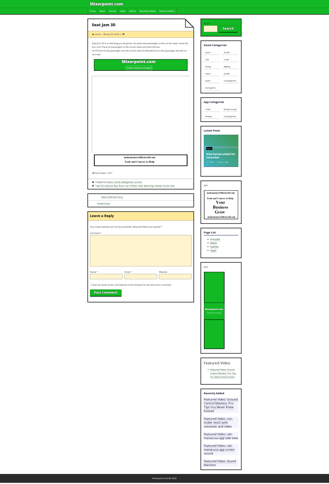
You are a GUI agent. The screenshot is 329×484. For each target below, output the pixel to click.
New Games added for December (220, 155)
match (110, 182)
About (132, 11)
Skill (172, 185)
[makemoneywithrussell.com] (141, 161)
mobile (158, 185)
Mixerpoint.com (106, 4)
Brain (121, 185)
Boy (116, 185)
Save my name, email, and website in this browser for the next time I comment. (132, 284)
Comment (96, 233)
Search (207, 23)
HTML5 (133, 185)
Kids (140, 185)
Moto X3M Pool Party (112, 197)
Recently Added (148, 11)
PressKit (215, 239)
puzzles (138, 182)
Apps (122, 11)
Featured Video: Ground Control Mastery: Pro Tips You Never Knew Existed (223, 373)
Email (128, 271)
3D (102, 185)
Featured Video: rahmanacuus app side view (221, 436)
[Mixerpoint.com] (141, 65)
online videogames (123, 182)
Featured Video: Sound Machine (220, 463)
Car (127, 185)
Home (92, 11)
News (102, 11)
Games (112, 11)
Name (94, 271)
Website (163, 271)
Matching (148, 185)
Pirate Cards (103, 203)
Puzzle (166, 185)
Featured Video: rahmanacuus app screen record (219, 449)
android (109, 185)
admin (211, 162)
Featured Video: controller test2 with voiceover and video (218, 422)
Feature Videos (167, 11)
